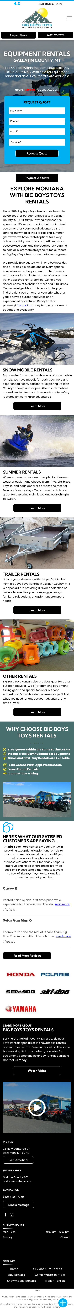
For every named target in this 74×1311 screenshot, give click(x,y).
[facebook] (5, 1215)
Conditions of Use (53, 1296)
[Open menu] (69, 18)
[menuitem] (14, 1269)
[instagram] (11, 1215)
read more (62, 904)
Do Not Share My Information (30, 1296)
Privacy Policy (8, 1296)
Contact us (24, 305)
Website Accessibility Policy (46, 1299)
